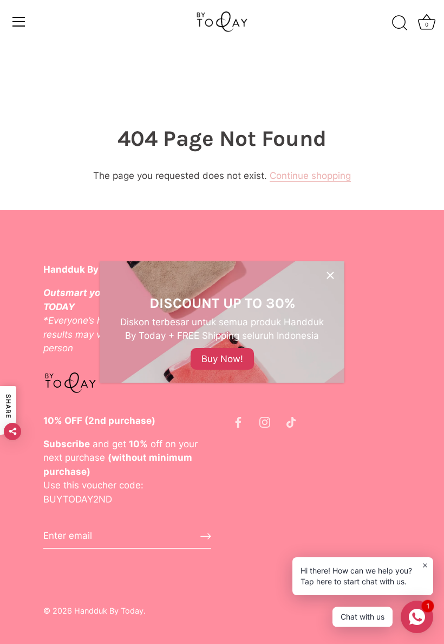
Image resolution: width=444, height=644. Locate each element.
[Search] (400, 23)
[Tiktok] (291, 421)
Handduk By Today (108, 610)
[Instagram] (264, 421)
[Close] (330, 275)
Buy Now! (222, 358)
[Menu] (19, 22)
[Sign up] (205, 536)
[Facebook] (238, 421)
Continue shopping (310, 175)
